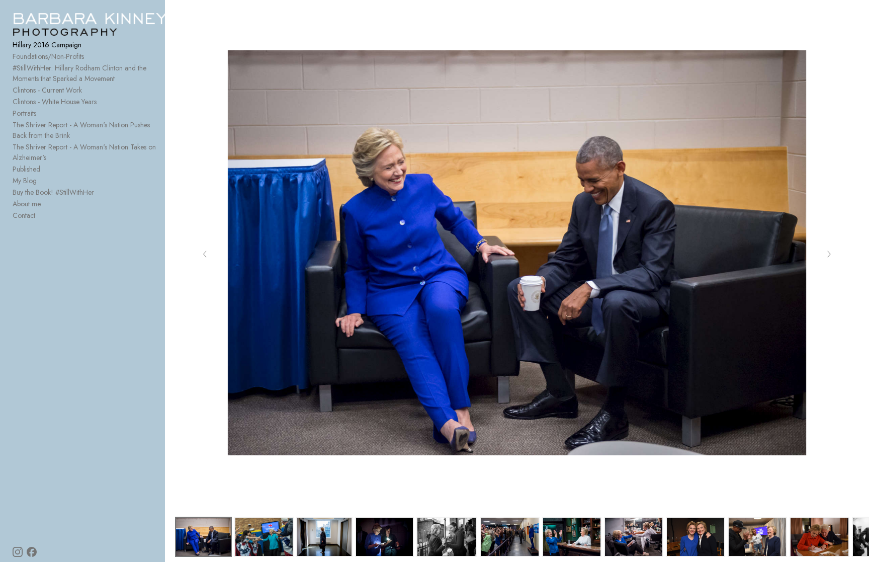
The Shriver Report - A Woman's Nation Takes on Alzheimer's (84, 152)
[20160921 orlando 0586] (510, 537)
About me (27, 204)
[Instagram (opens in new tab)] (18, 552)
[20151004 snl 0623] (695, 537)
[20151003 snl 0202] (571, 537)
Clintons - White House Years (55, 102)
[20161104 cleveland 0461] (757, 537)
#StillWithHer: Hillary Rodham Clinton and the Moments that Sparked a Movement (79, 73)
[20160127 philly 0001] (446, 537)
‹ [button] (205, 253)
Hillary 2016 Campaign (47, 45)
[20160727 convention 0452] (203, 537)
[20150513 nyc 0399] (324, 537)
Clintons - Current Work (47, 90)
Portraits (24, 113)
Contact (24, 215)
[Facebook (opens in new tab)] (32, 552)
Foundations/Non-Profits (48, 56)
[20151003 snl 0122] (633, 537)
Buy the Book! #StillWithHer (53, 192)
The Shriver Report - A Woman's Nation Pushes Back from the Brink (81, 130)
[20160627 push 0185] (384, 537)
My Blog (25, 181)
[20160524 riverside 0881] (264, 537)
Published (26, 169)
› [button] (828, 253)
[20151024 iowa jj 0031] (819, 537)
